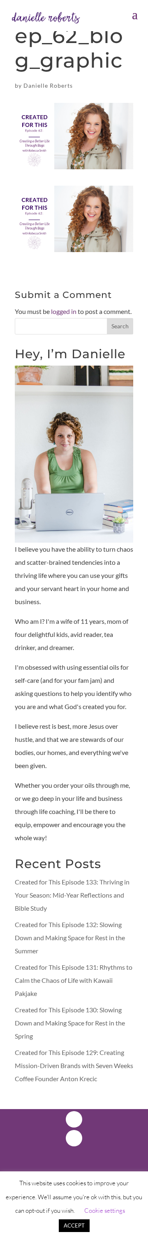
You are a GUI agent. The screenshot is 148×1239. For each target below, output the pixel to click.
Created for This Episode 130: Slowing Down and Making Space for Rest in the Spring (70, 1023)
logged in (63, 311)
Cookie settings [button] (104, 1210)
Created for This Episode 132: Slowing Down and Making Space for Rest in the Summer (70, 938)
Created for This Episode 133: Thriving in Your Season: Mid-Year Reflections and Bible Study (72, 895)
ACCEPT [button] (74, 1225)
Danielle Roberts (48, 85)
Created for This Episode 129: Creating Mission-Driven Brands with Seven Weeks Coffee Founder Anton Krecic (74, 1065)
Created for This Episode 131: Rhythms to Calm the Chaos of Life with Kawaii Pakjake (73, 980)
